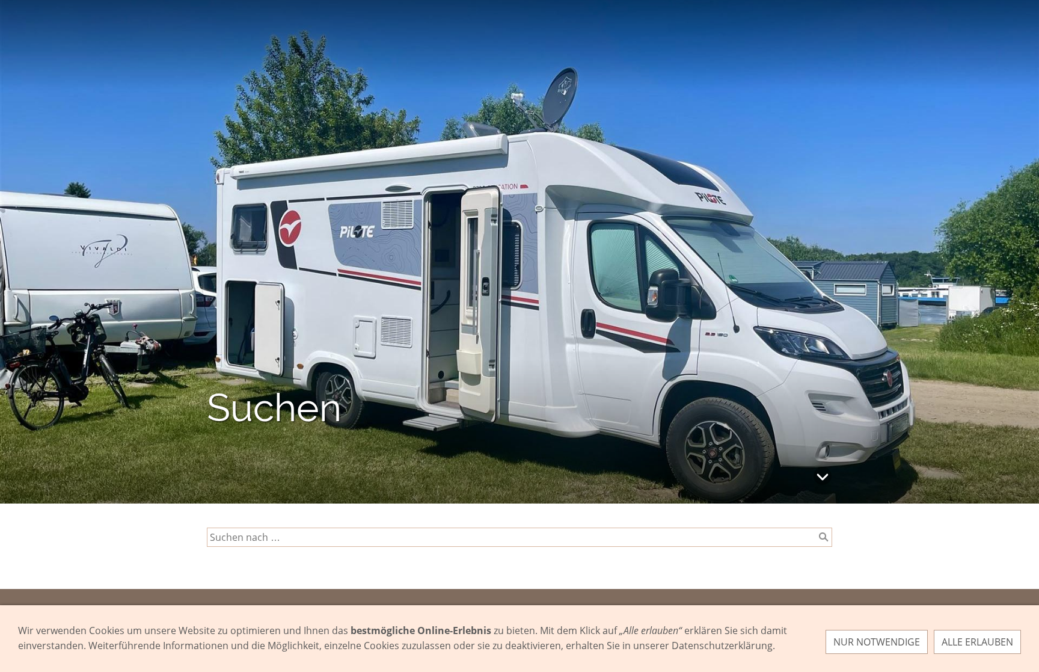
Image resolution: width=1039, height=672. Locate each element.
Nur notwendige (876, 642)
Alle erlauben (977, 642)
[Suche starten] (824, 537)
